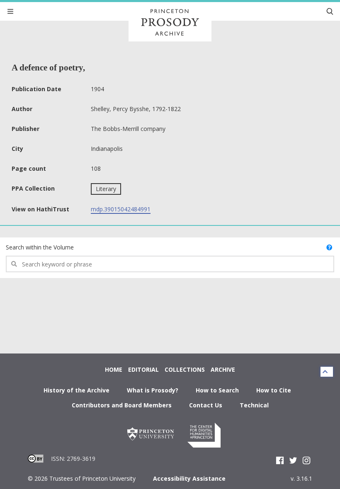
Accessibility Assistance (189, 478)
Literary (106, 189)
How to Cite (273, 390)
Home (113, 369)
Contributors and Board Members (122, 405)
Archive (223, 369)
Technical (254, 405)
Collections (185, 369)
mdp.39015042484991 (121, 209)
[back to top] (327, 372)
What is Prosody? (152, 390)
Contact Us (205, 405)
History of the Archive (76, 390)
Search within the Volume (40, 247)
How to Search (217, 390)
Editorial (143, 369)
